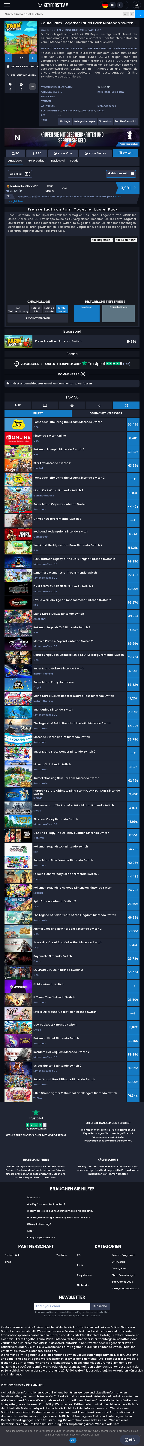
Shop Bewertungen (123, 1275)
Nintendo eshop (107, 106)
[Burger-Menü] (7, 5)
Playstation (84, 1275)
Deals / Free (119, 1268)
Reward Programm (123, 1255)
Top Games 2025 (122, 1282)
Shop (8, 1262)
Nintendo (82, 1285)
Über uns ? (33, 1197)
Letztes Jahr (36, 309)
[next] (33, 58)
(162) (126, 364)
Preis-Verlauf (37, 160)
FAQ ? (30, 1231)
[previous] (8, 58)
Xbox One (73, 110)
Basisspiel (58, 160)
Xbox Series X (87, 110)
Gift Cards (118, 1262)
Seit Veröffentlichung (18, 309)
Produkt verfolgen (38, 318)
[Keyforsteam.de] (53, 5)
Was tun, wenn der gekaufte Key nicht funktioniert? (58, 1217)
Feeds (74, 160)
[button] (137, 5)
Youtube (61, 1255)
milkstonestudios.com (111, 91)
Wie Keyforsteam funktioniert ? (46, 1204)
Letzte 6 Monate (49, 309)
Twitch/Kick (12, 1255)
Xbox (80, 1265)
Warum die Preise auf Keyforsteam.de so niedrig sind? (60, 1211)
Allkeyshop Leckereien (125, 1288)
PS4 (65, 110)
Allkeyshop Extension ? (41, 1237)
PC (60, 110)
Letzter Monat (62, 309)
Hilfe (131, 1440)
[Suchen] (139, 14)
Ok (73, 1440)
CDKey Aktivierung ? (39, 1224)
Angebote (15, 160)
